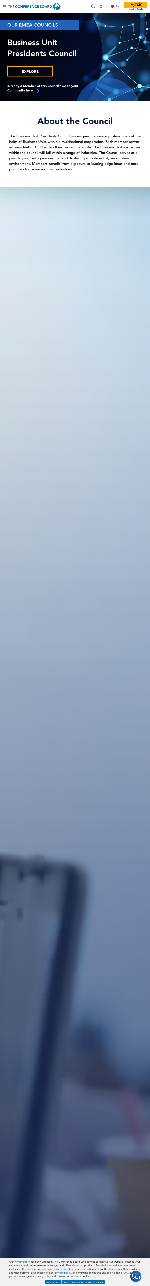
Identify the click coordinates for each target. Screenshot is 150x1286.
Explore (30, 71)
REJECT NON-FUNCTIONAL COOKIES (83, 1282)
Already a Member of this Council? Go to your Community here (42, 88)
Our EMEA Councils (32, 25)
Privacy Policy (22, 1261)
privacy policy (63, 1272)
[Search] (93, 6)
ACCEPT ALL (53, 1282)
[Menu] (4, 6)
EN (117, 6)
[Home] (34, 6)
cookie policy (60, 1269)
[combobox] (115, 6)
